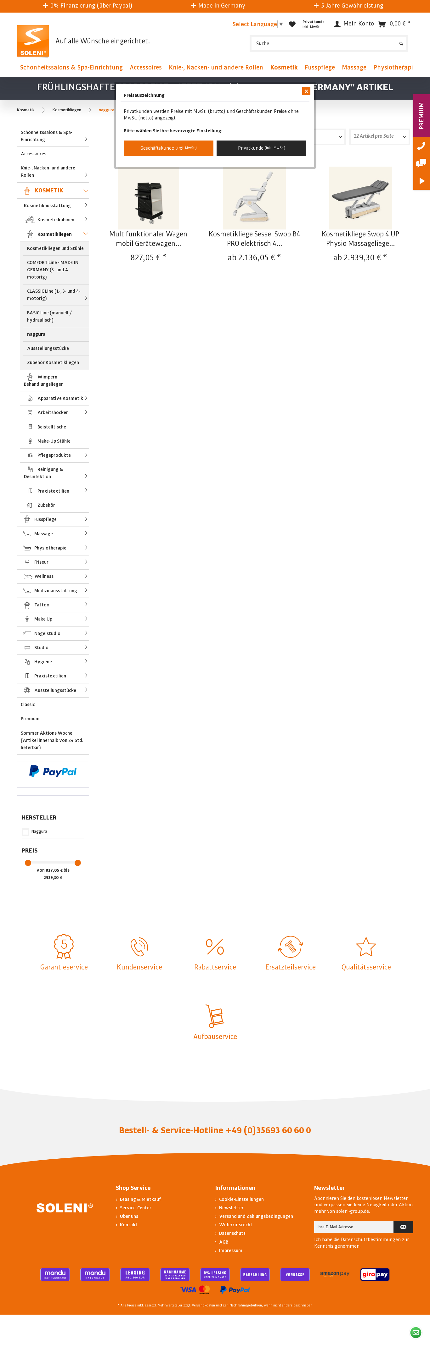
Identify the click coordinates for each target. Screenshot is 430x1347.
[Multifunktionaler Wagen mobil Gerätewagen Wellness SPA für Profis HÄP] (148, 198)
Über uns (128, 1216)
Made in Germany (192, 6)
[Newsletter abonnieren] (403, 1227)
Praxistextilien (53, 491)
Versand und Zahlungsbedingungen (255, 1216)
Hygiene (42, 661)
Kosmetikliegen (54, 234)
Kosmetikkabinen (55, 219)
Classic (28, 704)
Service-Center (135, 1207)
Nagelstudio (46, 633)
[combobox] (314, 137)
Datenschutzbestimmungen (371, 1239)
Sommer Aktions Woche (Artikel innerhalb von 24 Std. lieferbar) (52, 740)
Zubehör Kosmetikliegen (53, 362)
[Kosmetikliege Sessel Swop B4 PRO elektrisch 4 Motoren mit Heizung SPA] (254, 198)
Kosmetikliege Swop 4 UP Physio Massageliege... (360, 238)
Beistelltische (51, 426)
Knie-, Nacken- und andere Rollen (48, 171)
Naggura (39, 831)
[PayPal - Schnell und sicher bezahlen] (53, 771)
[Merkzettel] (292, 24)
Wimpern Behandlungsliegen (44, 380)
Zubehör (46, 505)
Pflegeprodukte (54, 455)
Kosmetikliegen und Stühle (55, 248)
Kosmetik (48, 190)
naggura (36, 334)
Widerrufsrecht (235, 1224)
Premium (30, 718)
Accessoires (33, 153)
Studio (40, 647)
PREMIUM (421, 116)
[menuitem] (329, 43)
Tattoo (41, 604)
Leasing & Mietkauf (140, 1199)
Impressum (230, 1250)
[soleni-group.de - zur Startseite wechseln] (33, 41)
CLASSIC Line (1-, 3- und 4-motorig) (54, 295)
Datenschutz (232, 1233)
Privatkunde (261, 148)
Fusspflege (45, 519)
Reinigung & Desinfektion (43, 473)
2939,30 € (53, 877)
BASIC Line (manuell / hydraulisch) (49, 316)
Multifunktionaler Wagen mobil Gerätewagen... (148, 238)
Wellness (43, 576)
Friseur (40, 562)
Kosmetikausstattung (47, 205)
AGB (223, 1242)
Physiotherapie (49, 547)
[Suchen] (401, 41)
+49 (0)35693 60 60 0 (268, 1130)
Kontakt (128, 1224)
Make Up (42, 618)
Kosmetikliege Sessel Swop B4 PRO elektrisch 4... (254, 238)
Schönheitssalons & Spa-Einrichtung (46, 136)
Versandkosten (203, 1305)
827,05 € (55, 870)
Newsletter (231, 1207)
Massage (43, 533)
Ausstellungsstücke (48, 348)
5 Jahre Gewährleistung (322, 6)
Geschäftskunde (168, 148)
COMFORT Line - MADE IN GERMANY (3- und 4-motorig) (52, 269)
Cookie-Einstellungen (241, 1199)
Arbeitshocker (52, 412)
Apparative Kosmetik (60, 398)
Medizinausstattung (55, 590)
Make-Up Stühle (54, 441)
